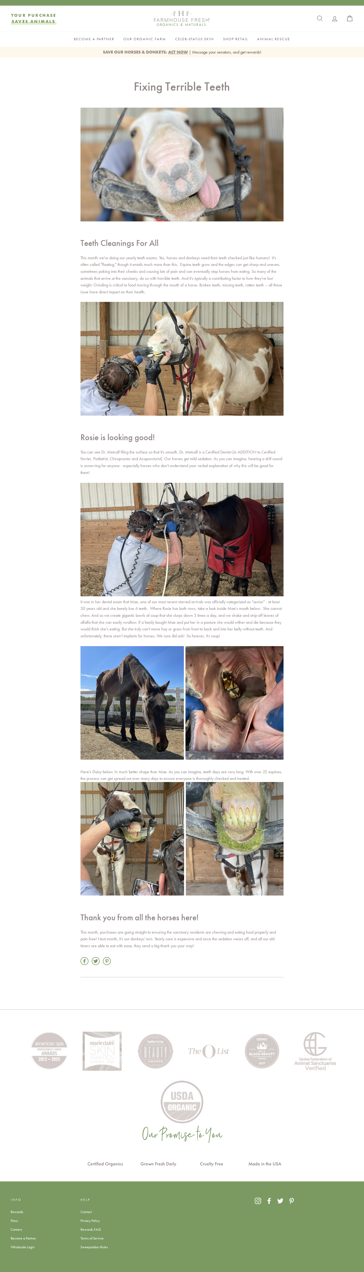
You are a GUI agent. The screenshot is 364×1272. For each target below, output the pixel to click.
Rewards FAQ (90, 1229)
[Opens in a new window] (258, 1200)
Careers (16, 1229)
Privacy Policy (90, 1220)
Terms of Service (92, 1238)
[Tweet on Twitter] (96, 961)
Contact (86, 1212)
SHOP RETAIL (235, 39)
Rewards (17, 1212)
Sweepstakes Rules (94, 1247)
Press (14, 1220)
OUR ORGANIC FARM (144, 39)
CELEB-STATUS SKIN (194, 39)
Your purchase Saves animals (33, 18)
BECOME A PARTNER (94, 39)
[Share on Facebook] (84, 961)
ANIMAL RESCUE (273, 39)
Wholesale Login (23, 1247)
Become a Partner (23, 1238)
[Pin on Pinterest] (107, 961)
